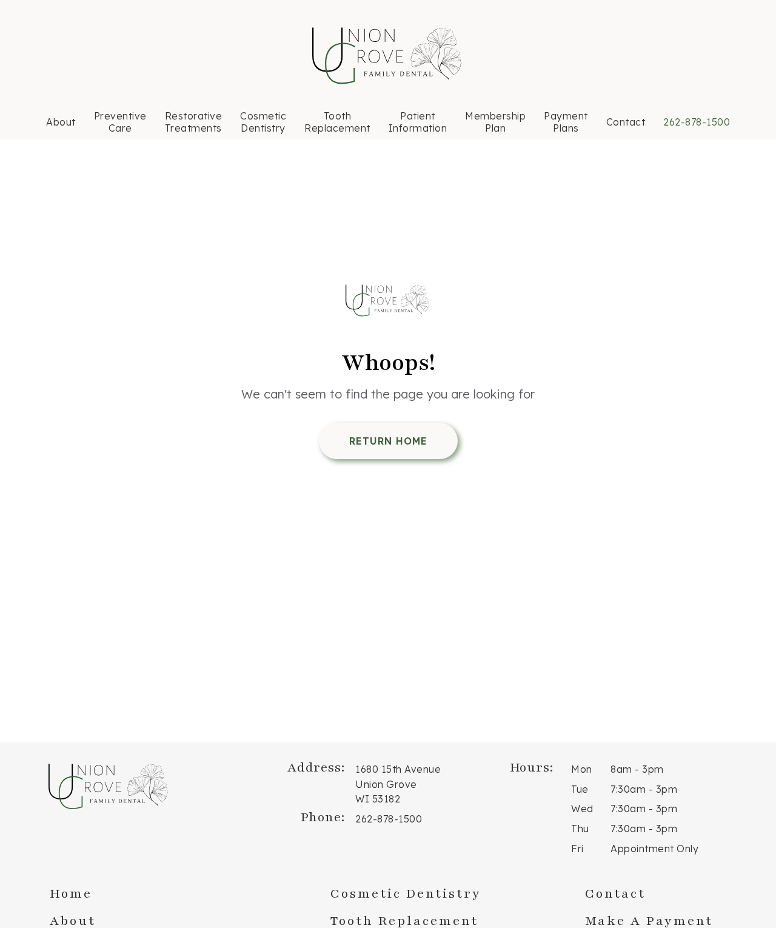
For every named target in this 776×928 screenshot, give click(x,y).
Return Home (388, 441)
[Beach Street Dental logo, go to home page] (388, 57)
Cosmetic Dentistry (263, 122)
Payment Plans (566, 122)
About (61, 122)
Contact (626, 122)
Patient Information (418, 122)
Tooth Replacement (337, 122)
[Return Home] (388, 302)
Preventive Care (120, 122)
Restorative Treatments (193, 122)
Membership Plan (495, 122)
